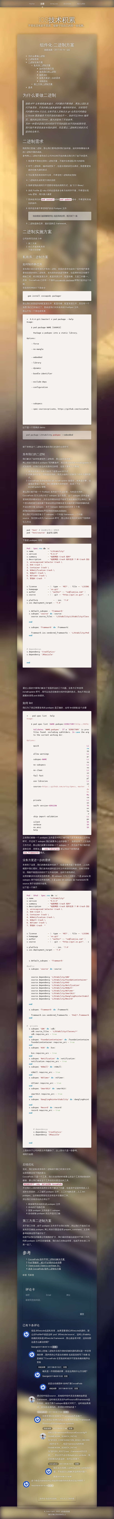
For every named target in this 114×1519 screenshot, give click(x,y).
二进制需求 (33, 59)
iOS (68, 50)
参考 (30, 87)
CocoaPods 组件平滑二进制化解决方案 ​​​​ (46, 1259)
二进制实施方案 (35, 62)
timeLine (54, 4)
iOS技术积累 (57, 20)
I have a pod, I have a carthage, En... (44, 1265)
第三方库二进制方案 (43, 84)
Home (31, 4)
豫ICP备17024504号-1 (57, 1514)
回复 (55, 1347)
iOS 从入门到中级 (67, 1499)
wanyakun (42, 1412)
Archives (67, 4)
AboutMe (81, 4)
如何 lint (43, 75)
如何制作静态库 (46, 68)
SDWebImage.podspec (56, 510)
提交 (82, 1314)
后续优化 (43, 81)
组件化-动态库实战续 (48, 1499)
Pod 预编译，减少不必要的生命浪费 (45, 1262)
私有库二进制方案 (42, 65)
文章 (42, 4)
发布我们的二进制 (47, 71)
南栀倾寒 (48, 50)
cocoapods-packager (65, 280)
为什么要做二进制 (36, 56)
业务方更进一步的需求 (49, 78)
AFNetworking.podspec (33, 510)
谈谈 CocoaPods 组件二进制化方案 (44, 1269)
